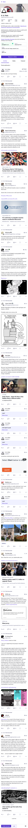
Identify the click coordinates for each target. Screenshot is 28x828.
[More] (26, 76)
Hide (24, 281)
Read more (3, 278)
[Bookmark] (20, 76)
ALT (25, 292)
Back (4, 1)
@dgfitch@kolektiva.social (6, 17)
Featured (23, 61)
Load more (14, 818)
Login (14, 826)
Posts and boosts (5, 65)
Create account (6, 826)
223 (9, 21)
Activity (5, 61)
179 (2, 21)
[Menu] (25, 57)
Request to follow (12, 57)
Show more (5, 415)
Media (13, 61)
